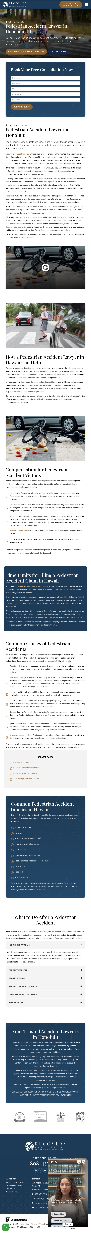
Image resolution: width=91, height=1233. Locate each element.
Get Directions (58, 52)
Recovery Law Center (15, 227)
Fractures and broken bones (27, 844)
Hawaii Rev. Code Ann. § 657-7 (29, 586)
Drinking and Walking (22, 762)
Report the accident (19, 945)
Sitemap (34, 1224)
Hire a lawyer (16, 1002)
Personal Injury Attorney (16, 1182)
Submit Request (22, 107)
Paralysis (18, 833)
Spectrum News (23, 154)
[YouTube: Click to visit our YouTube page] (45, 1170)
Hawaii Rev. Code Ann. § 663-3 (71, 597)
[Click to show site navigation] (86, 4)
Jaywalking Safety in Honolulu (26, 778)
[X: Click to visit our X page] (40, 1170)
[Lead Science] (16, 1219)
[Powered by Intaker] (72, 1228)
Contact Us (10, 1188)
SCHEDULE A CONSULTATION (25, 1091)
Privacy (41, 1224)
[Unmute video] (51, 1162)
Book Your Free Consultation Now (26, 52)
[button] (45, 271)
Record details (17, 978)
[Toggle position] (79, 1162)
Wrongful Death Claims (19, 530)
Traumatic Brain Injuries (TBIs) (28, 838)
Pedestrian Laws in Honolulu (25, 773)
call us (8, 237)
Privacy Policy (11, 1191)
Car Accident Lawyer (14, 1185)
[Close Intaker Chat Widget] (83, 1162)
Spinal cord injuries (23, 827)
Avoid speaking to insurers (23, 994)
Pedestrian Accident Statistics (26, 767)
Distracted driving (17, 677)
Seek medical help (18, 970)
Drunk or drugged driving (20, 735)
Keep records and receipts (23, 986)
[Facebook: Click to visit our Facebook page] (36, 1170)
